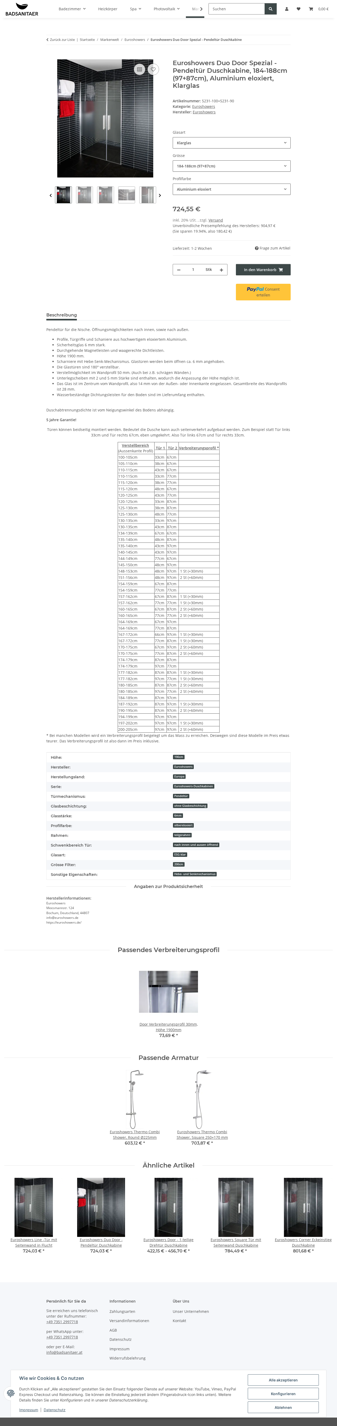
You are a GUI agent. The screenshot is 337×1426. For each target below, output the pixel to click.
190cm (178, 757)
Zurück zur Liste (62, 39)
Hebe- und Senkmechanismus (194, 874)
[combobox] (232, 142)
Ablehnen (283, 1407)
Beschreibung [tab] (61, 315)
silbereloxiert (183, 825)
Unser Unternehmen (191, 1311)
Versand (216, 220)
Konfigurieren (283, 1393)
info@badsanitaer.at (64, 1352)
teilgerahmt (182, 835)
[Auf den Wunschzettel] (153, 69)
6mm (178, 815)
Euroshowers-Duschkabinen (193, 786)
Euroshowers (203, 106)
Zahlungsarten (122, 1311)
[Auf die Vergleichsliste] (139, 69)
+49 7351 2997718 (62, 1321)
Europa (179, 776)
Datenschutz (55, 1410)
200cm (178, 864)
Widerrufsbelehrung (128, 1358)
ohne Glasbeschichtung (190, 806)
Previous (50, 195)
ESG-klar (180, 854)
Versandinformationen (129, 1320)
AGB (113, 1330)
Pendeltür (181, 796)
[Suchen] (271, 9)
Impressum (28, 1410)
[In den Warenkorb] (50, 56)
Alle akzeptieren (283, 1380)
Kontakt (179, 1320)
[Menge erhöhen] (221, 269)
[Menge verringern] (179, 269)
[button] (198, 9)
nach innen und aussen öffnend (196, 845)
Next (160, 195)
